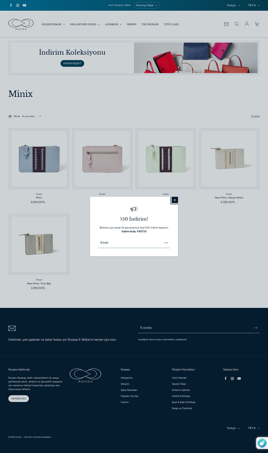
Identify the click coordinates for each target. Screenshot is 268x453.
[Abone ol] (166, 243)
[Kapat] (175, 200)
